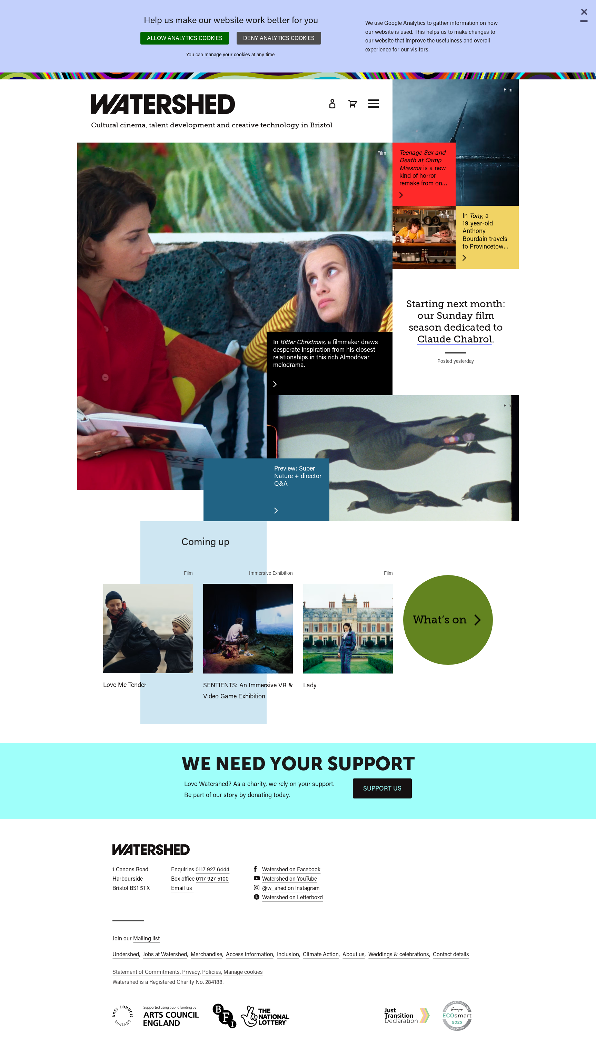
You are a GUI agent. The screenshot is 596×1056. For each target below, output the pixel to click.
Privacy (191, 972)
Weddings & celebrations (398, 954)
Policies (211, 972)
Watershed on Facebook (291, 869)
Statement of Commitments (146, 972)
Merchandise (206, 954)
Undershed (125, 954)
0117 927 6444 (212, 869)
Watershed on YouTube (289, 879)
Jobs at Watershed (165, 954)
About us (353, 954)
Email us (182, 888)
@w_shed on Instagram (291, 888)
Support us (382, 788)
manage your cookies (227, 54)
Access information (249, 954)
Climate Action (321, 954)
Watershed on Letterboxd (292, 897)
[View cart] (352, 103)
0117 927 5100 (212, 879)
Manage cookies (243, 972)
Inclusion (288, 954)
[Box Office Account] (332, 103)
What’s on (442, 619)
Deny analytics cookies (279, 38)
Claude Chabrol (454, 339)
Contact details (451, 954)
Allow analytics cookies (184, 38)
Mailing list (146, 938)
